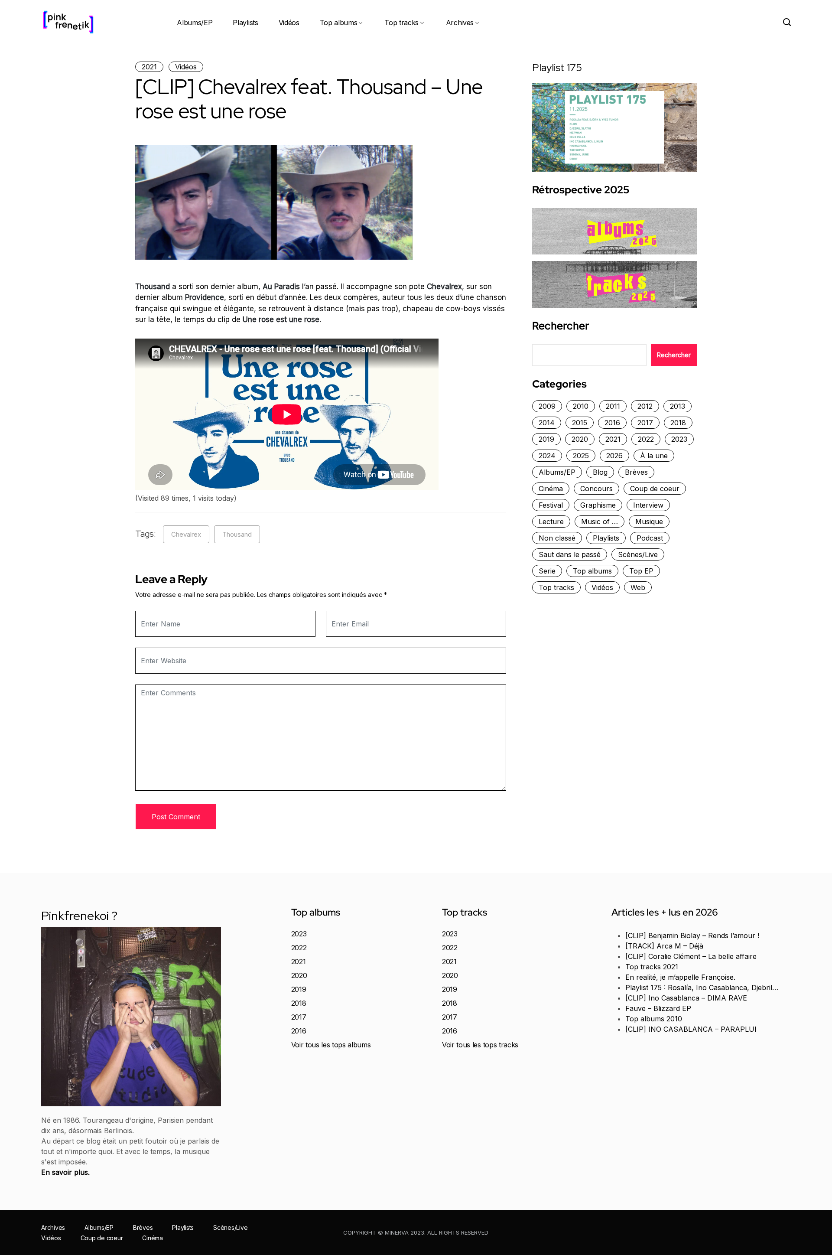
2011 (613, 406)
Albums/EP (194, 22)
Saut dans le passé (570, 554)
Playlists (245, 22)
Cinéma (551, 488)
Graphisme (598, 505)
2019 (546, 439)
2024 (547, 455)
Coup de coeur (654, 488)
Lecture (551, 521)
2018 (678, 422)
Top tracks (401, 22)
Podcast (650, 538)
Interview (648, 505)
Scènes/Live (638, 554)
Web (637, 587)
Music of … (599, 521)
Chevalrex (186, 534)
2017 (645, 422)
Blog (600, 472)
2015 (579, 422)
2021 (149, 66)
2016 (612, 422)
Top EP (641, 571)
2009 (547, 406)
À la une (654, 455)
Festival (551, 505)
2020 (580, 439)
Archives (460, 22)
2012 (645, 406)
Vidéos (289, 22)
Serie (547, 571)
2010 (580, 406)
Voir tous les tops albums (331, 1044)
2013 (677, 406)
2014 (547, 422)
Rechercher (560, 326)
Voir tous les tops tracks (480, 1044)
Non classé (557, 538)
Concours (596, 488)
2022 (646, 439)
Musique (649, 521)
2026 (614, 455)
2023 (679, 439)
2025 (581, 455)
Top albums (339, 22)
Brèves (636, 472)
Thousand (237, 534)
